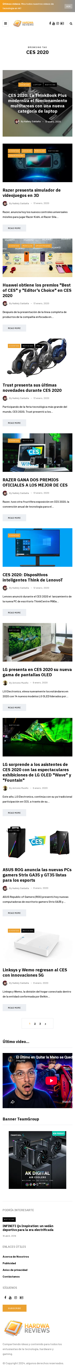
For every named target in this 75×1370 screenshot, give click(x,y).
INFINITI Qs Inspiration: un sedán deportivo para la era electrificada (28, 1228)
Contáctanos (11, 1276)
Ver (68, 6)
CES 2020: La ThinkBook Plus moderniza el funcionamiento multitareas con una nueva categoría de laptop (37, 103)
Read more (14, 228)
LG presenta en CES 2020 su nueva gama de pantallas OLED (37, 672)
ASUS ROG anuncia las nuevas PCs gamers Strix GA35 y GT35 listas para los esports (37, 875)
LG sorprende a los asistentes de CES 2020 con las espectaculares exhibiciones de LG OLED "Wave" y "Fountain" (37, 772)
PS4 (38, 346)
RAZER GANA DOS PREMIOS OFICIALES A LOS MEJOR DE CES (35, 482)
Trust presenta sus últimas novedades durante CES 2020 (32, 387)
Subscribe (14, 1308)
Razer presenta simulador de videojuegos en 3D (32, 192)
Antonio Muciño (20, 682)
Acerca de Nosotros (16, 1256)
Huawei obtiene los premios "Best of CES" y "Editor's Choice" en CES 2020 (37, 290)
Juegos (27, 151)
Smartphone (16, 155)
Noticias (50, 85)
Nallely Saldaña (32, 121)
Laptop (37, 85)
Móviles (40, 151)
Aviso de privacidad (15, 1269)
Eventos (24, 85)
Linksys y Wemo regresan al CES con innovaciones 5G (35, 972)
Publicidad (9, 1263)
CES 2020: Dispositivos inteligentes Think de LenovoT (33, 577)
